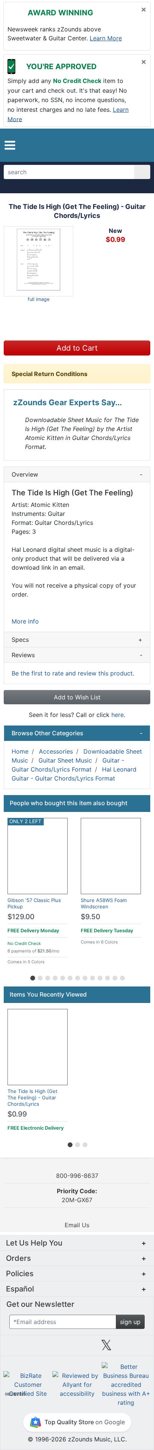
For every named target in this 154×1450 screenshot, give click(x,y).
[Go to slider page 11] (107, 976)
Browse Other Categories (77, 733)
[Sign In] (125, 145)
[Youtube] (136, 1348)
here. (118, 714)
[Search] (142, 172)
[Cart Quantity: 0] (109, 145)
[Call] (139, 145)
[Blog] (18, 1348)
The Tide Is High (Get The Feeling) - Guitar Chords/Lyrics (32, 1097)
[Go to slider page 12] (114, 976)
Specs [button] (77, 640)
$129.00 (20, 917)
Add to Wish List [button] (77, 697)
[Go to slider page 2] (39, 976)
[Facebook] (47, 1348)
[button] (10, 145)
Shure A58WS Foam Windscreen (104, 903)
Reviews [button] (77, 655)
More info (25, 621)
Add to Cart (77, 348)
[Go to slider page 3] (47, 976)
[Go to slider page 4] (54, 976)
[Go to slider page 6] (69, 976)
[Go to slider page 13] (122, 976)
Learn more (106, 38)
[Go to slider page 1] (32, 976)
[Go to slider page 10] (99, 976)
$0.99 (17, 1114)
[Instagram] (77, 1348)
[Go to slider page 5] (62, 976)
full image (38, 299)
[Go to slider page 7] (77, 976)
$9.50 (90, 917)
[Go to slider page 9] (92, 976)
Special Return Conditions (49, 374)
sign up (130, 1322)
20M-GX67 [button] (77, 1195)
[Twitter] (106, 1348)
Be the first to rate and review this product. (73, 673)
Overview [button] (77, 474)
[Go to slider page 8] (84, 976)
